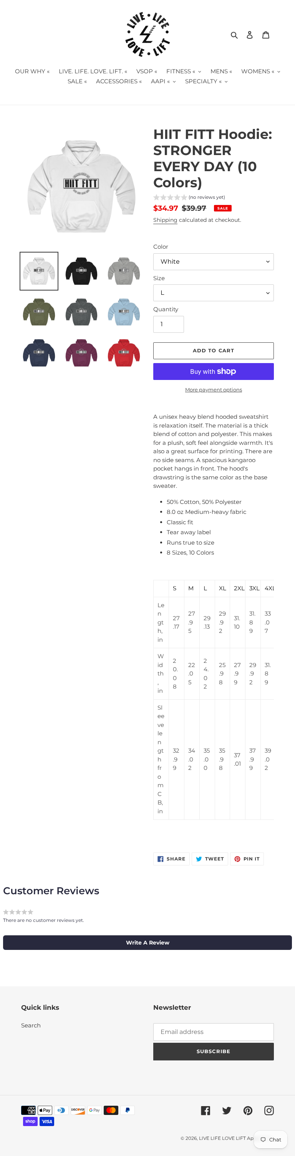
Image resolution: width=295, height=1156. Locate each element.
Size (159, 278)
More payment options (213, 389)
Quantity (165, 309)
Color (160, 246)
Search (31, 1025)
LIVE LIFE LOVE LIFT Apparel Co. (236, 1138)
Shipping (165, 219)
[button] (189, 198)
